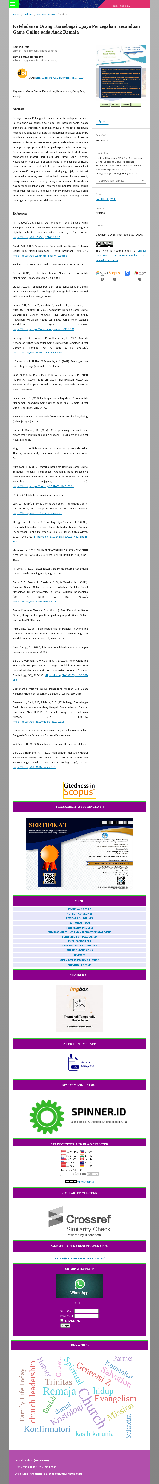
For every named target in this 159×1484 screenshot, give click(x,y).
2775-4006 (29, 1467)
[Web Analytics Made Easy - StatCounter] (71, 1182)
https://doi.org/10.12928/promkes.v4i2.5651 (38, 352)
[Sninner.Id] (79, 1117)
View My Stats (85, 1182)
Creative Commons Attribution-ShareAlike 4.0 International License (121, 255)
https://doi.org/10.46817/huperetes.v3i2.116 (38, 721)
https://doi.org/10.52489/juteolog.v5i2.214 (59, 77)
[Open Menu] (13, 4)
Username (66, 1311)
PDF (103, 121)
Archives (28, 14)
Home (16, 14)
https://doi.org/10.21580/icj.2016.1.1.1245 (36, 237)
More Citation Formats (111, 180)
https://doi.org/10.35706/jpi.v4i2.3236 (34, 601)
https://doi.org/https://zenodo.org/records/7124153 (43, 329)
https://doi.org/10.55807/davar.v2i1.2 (34, 767)
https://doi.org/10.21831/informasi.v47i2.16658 (40, 255)
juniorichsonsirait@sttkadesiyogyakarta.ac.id (52, 1473)
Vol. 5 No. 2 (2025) (46, 14)
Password (67, 1316)
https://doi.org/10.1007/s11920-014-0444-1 (37, 513)
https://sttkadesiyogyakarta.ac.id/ (80, 1258)
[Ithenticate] (79, 1221)
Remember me (72, 1320)
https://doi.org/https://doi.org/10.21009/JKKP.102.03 (43, 486)
